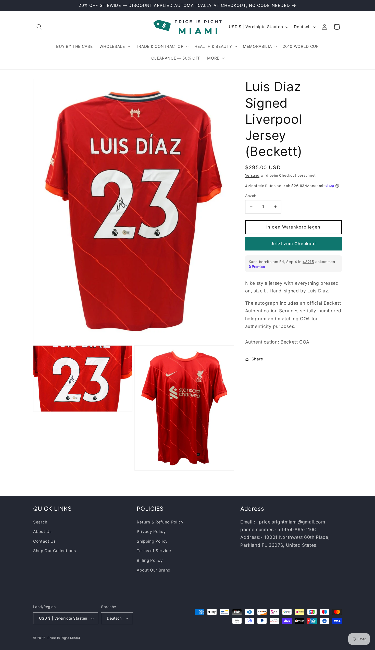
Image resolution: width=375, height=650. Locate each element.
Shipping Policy (152, 541)
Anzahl (251, 195)
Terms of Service (154, 550)
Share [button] (257, 358)
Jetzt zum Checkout (293, 243)
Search (40, 521)
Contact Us (44, 541)
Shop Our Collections (54, 550)
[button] (39, 27)
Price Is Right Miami (63, 638)
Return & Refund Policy (160, 521)
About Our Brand (154, 569)
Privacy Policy (151, 531)
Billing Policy (150, 560)
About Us (42, 531)
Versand (252, 175)
